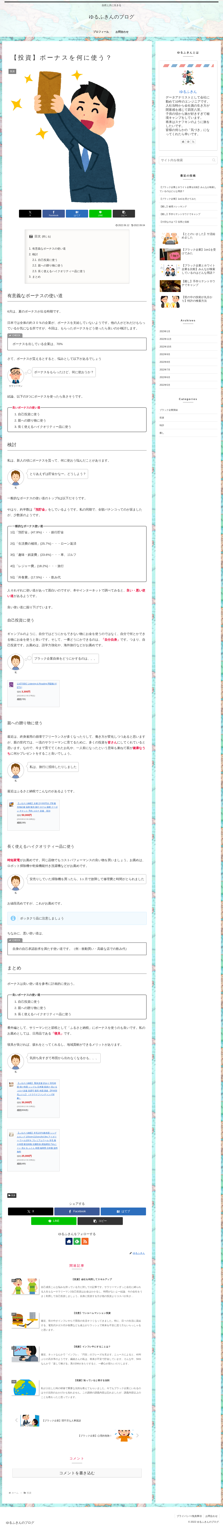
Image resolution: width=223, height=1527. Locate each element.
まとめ (36, 276)
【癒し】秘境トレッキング (173, 206)
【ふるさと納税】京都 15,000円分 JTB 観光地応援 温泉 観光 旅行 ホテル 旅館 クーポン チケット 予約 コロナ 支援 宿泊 (37, 807)
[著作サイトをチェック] (69, 1241)
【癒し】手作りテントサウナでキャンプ (180, 214)
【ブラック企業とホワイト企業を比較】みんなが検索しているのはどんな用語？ (188, 189)
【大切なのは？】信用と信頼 (174, 222)
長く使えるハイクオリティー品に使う (61, 271)
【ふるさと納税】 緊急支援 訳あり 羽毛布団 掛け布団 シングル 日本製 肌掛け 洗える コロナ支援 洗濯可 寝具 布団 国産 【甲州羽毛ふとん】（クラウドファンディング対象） (37, 1090)
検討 (35, 254)
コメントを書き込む (77, 1473)
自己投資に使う (47, 259)
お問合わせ (211, 1516)
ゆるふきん (188, 92)
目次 (37, 236)
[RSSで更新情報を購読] (85, 1241)
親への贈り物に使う (50, 265)
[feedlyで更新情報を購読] (77, 1241)
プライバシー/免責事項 (189, 1516)
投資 (13, 1195)
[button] (124, 214)
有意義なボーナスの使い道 (49, 248)
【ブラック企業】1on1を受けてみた (178, 199)
